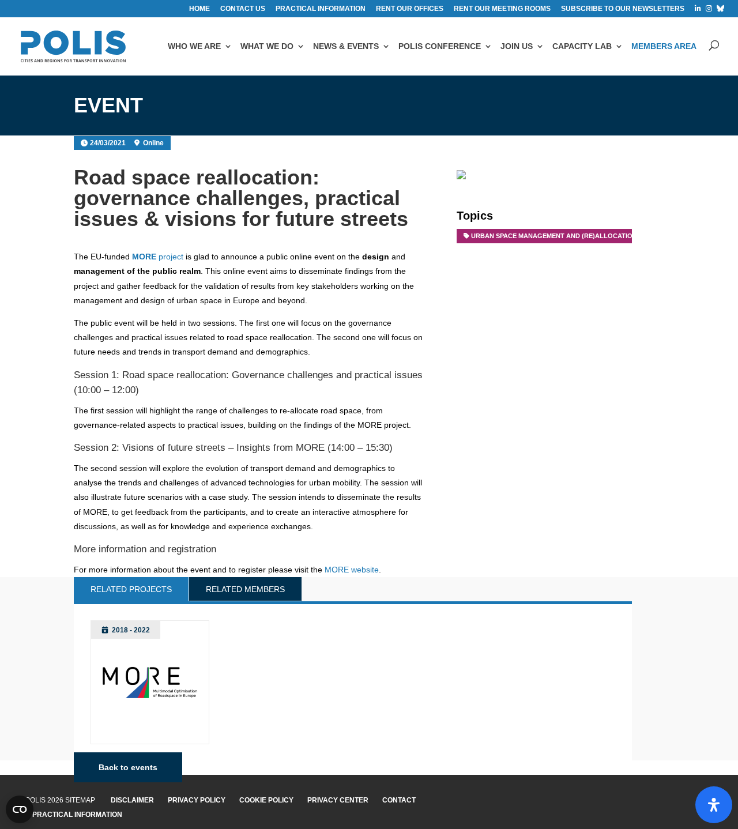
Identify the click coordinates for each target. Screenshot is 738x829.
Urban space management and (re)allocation (554, 235)
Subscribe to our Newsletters (622, 9)
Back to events (128, 767)
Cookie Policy (266, 800)
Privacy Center (337, 800)
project (157, 256)
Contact (399, 800)
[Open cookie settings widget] (19, 809)
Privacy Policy (196, 800)
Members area (663, 46)
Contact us (242, 9)
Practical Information (77, 815)
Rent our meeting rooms (502, 9)
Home (199, 9)
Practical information (321, 9)
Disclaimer (132, 800)
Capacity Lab (582, 46)
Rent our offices (409, 9)
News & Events (346, 46)
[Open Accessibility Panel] (713, 804)
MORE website (352, 569)
